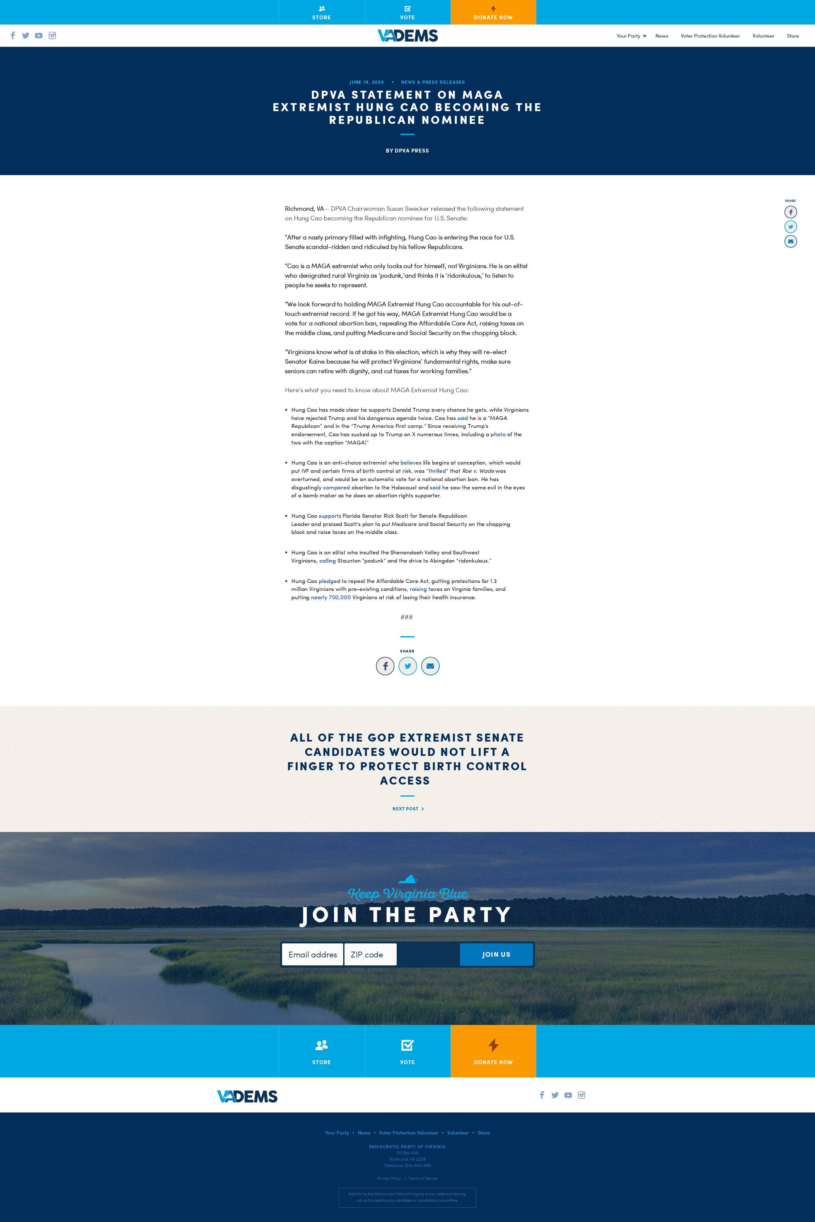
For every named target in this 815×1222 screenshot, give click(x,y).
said (462, 418)
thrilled (437, 470)
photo (498, 434)
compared (336, 487)
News (662, 35)
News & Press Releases (433, 82)
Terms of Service (423, 1178)
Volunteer (763, 35)
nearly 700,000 (331, 597)
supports (330, 515)
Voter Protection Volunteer (710, 35)
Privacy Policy (389, 1178)
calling (327, 560)
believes (410, 462)
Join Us (497, 954)
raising (418, 589)
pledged (329, 581)
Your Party (628, 35)
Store (484, 1132)
